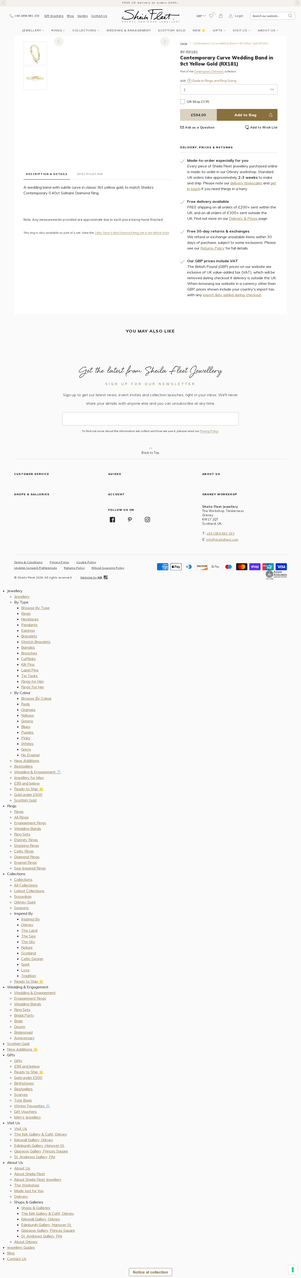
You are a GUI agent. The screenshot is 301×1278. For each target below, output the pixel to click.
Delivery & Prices (243, 218)
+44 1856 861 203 (220, 533)
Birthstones (24, 1083)
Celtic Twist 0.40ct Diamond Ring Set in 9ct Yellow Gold (132, 232)
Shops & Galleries (35, 1207)
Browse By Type (35, 607)
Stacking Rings (26, 845)
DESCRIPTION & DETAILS (47, 174)
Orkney (27, 924)
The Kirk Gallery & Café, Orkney (40, 1134)
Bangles (28, 647)
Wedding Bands (27, 828)
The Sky (28, 941)
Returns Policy (212, 248)
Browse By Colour (36, 698)
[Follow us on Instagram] (147, 519)
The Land (29, 930)
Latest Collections (29, 890)
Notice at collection (150, 1272)
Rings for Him (32, 681)
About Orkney (26, 1241)
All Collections (26, 885)
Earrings (28, 630)
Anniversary (24, 1038)
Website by (91, 577)
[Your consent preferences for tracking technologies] (292, 1269)
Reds (25, 704)
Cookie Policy (86, 562)
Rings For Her (32, 687)
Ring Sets (22, 834)
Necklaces (30, 619)
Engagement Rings (30, 822)
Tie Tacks (29, 675)
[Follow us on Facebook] (112, 519)
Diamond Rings (27, 856)
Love (25, 970)
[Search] (290, 16)
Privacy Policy (209, 431)
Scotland (28, 953)
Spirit (25, 964)
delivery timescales (246, 183)
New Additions (26, 760)
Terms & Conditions (28, 562)
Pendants (29, 624)
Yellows (27, 715)
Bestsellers (23, 766)
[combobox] (272, 16)
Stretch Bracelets (36, 641)
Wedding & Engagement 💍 (37, 772)
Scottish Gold (172, 30)
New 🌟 (199, 30)
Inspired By (30, 919)
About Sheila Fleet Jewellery (37, 1179)
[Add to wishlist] (211, 16)
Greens (27, 721)
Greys (26, 749)
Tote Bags (23, 1100)
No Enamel (30, 755)
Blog (70, 15)
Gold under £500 (28, 794)
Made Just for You (29, 1190)
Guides (82, 15)
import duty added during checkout (232, 294)
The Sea (28, 936)
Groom (19, 1026)
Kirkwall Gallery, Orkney (33, 1139)
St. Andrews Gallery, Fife (34, 1156)
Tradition (28, 975)
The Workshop (26, 1185)
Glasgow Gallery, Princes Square (41, 1151)
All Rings (21, 817)
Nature (27, 947)
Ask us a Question (199, 127)
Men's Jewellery (27, 1117)
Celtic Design (32, 958)
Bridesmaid (23, 1032)
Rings (56, 30)
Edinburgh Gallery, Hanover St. (39, 1145)
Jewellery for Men (29, 777)
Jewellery (31, 30)
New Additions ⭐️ (22, 1049)
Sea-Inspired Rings (30, 868)
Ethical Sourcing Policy (108, 568)
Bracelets (29, 636)
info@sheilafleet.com (222, 539)
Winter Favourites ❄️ (32, 1105)
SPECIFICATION (90, 174)
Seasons (21, 907)
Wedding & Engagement (129, 30)
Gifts (218, 30)
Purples (27, 732)
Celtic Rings (24, 851)
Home (183, 43)
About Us (267, 30)
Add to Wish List (263, 127)
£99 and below (27, 783)
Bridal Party (24, 1015)
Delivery (21, 1196)
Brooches (29, 653)
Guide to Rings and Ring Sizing (213, 81)
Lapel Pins (30, 670)
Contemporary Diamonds (209, 71)
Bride (18, 1021)
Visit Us (240, 30)
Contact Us (99, 15)
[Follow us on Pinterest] (130, 519)
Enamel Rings (25, 862)
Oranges (28, 709)
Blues (25, 726)
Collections (84, 30)
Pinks (25, 738)
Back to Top (150, 452)
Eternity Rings (26, 839)
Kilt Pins (28, 664)
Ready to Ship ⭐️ (29, 789)
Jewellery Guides (21, 1247)
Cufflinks (28, 658)
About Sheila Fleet (29, 1173)
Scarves (21, 1094)
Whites (27, 743)
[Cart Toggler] (221, 16)
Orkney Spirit (25, 902)
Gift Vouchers (53, 15)
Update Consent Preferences (35, 568)
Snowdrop (23, 896)
